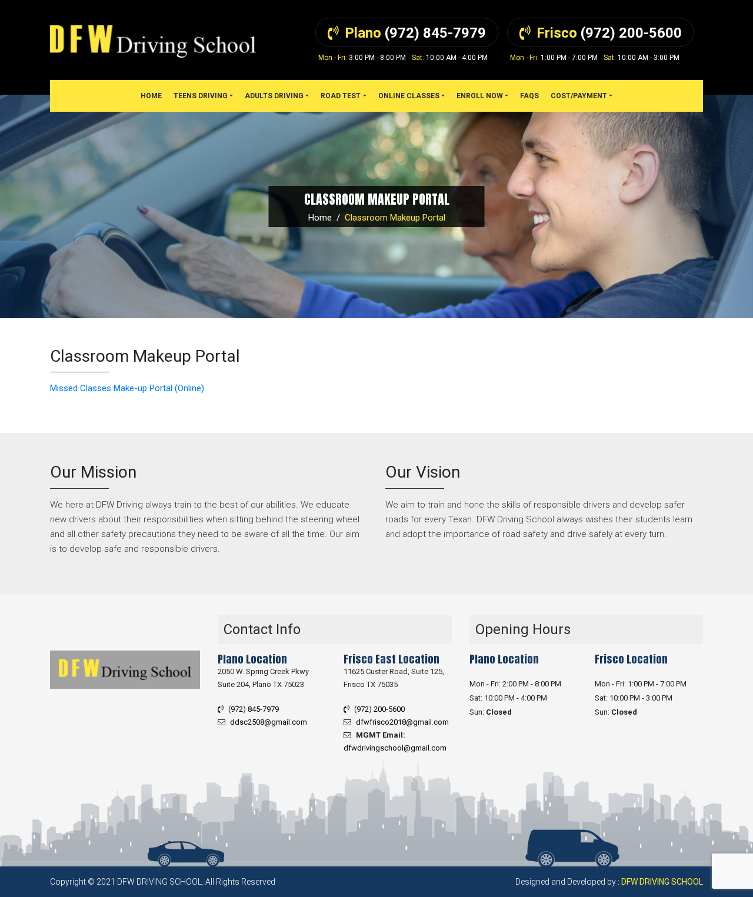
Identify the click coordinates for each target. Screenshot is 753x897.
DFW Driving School (662, 881)
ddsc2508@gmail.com (268, 722)
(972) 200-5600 (379, 709)
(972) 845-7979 (253, 709)
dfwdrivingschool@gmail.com (395, 747)
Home (320, 217)
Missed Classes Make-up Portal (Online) (127, 388)
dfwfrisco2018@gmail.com (402, 722)
